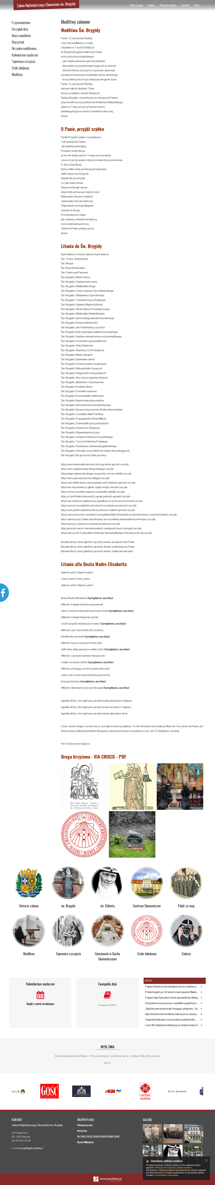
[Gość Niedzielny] (59, 1091)
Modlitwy (17, 74)
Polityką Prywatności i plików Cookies (174, 1168)
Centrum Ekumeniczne (147, 905)
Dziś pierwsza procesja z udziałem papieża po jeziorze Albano (172, 1003)
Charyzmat (18, 42)
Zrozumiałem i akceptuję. (167, 1175)
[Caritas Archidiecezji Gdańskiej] (155, 1091)
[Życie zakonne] (187, 1091)
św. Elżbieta (107, 905)
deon (148, 980)
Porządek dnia (20, 29)
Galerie (151, 5)
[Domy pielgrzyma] (27, 1091)
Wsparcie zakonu (168, 5)
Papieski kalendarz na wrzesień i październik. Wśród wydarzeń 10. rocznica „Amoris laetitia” (172, 1019)
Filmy (196, 5)
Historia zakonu (29, 905)
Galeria (186, 953)
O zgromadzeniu (21, 22)
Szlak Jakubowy (20, 67)
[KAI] (123, 1091)
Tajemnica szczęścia (23, 61)
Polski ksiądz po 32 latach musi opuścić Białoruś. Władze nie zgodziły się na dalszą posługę (172, 992)
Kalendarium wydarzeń (25, 54)
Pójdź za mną (136, 5)
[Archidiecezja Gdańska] (91, 1091)
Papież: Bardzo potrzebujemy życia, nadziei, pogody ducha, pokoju (172, 986)
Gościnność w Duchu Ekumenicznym (107, 956)
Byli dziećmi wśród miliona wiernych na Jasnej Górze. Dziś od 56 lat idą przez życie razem (172, 1014)
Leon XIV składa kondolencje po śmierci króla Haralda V (172, 1025)
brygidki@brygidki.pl (31, 1148)
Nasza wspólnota (21, 35)
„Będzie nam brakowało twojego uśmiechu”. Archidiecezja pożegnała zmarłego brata (172, 1008)
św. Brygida (68, 905)
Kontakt (185, 5)
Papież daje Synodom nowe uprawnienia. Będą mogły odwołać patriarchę (172, 997)
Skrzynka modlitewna (24, 48)
